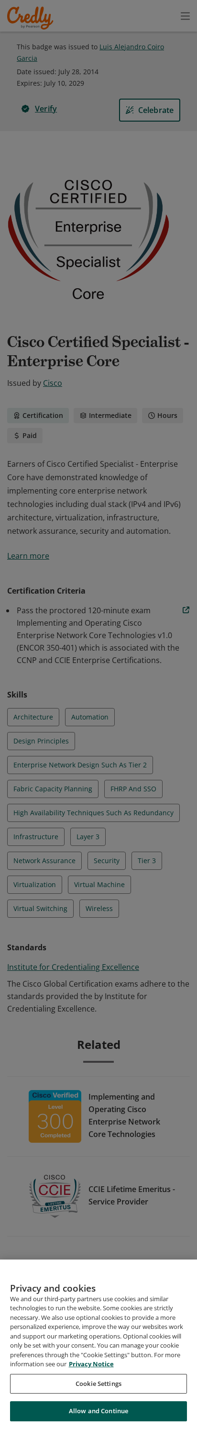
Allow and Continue (98, 1410)
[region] (98, 1344)
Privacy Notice (91, 1364)
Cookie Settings (98, 1383)
